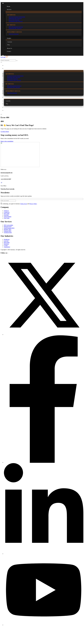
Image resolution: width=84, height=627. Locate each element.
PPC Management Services (16, 27)
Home (8, 6)
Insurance (6, 244)
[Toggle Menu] (3, 3)
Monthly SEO (7, 229)
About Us (9, 48)
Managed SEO (8, 226)
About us (6, 210)
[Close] (3, 55)
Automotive (7, 247)
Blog (8, 44)
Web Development (14, 34)
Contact (9, 51)
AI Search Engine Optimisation (17, 17)
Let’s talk (3, 57)
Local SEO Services (14, 19)
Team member (7, 216)
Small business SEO (9, 228)
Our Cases (6, 218)
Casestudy (9, 42)
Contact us (6, 212)
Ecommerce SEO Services (16, 21)
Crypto (6, 245)
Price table (6, 213)
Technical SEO (8, 232)
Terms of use (23, 203)
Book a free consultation (7, 141)
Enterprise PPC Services (15, 28)
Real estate (7, 242)
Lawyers (6, 241)
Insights (9, 38)
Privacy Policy (33, 203)
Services (9, 9)
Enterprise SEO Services (15, 18)
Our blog (6, 215)
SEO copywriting (8, 225)
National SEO (7, 231)
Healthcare (7, 239)
